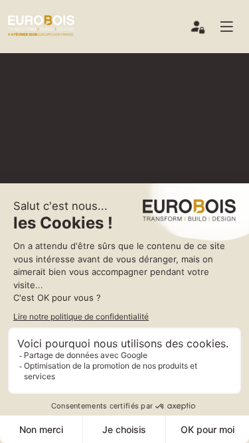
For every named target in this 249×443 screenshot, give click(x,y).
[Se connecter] (198, 30)
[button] (231, 26)
